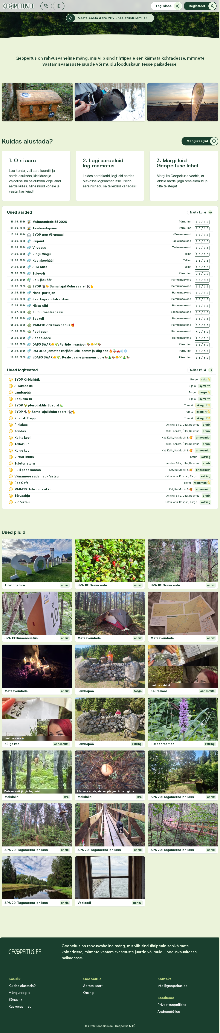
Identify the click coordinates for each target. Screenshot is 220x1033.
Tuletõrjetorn (15, 585)
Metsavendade (89, 638)
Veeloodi (84, 903)
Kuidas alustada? (22, 986)
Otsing (88, 992)
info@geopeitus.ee (172, 986)
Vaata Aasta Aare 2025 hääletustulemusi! (112, 18)
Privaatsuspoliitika (171, 1004)
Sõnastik (15, 999)
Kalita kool (159, 691)
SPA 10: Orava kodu (92, 585)
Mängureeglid (20, 992)
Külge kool (12, 744)
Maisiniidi (12, 797)
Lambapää (86, 691)
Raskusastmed (20, 1006)
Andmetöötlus (168, 1011)
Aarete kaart (92, 986)
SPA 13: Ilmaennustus (21, 638)
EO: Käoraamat (162, 744)
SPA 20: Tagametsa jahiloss (172, 797)
